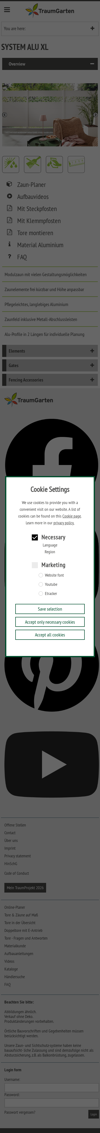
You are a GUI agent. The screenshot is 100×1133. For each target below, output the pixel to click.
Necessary (54, 537)
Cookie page (71, 516)
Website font (54, 575)
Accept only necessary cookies (50, 622)
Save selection (50, 609)
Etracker (51, 593)
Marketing (54, 565)
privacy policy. (63, 523)
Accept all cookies (50, 635)
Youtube (51, 584)
